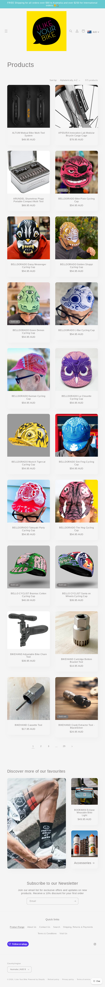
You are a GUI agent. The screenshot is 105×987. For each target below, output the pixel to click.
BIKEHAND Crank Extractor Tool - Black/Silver (76, 726)
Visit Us (63, 933)
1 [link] (33, 746)
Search (56, 927)
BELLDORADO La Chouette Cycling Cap (76, 397)
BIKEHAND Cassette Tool (28, 725)
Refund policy (53, 979)
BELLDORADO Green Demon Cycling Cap (28, 331)
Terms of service (84, 979)
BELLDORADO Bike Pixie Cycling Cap (76, 200)
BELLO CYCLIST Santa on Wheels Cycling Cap (76, 594)
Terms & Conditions (47, 933)
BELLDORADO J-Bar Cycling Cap (76, 330)
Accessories (82, 863)
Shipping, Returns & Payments (78, 927)
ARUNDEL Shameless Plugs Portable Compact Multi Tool (28, 200)
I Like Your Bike (20, 979)
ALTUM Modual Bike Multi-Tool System (28, 134)
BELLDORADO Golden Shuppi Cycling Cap (76, 265)
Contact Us (44, 927)
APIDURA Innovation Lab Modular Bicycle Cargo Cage (76, 134)
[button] (6, 31)
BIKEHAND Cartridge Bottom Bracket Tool (76, 660)
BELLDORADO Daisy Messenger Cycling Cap (28, 265)
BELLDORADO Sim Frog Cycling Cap (76, 463)
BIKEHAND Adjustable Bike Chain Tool (28, 655)
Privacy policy (68, 979)
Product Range (17, 927)
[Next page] (72, 746)
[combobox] (93, 32)
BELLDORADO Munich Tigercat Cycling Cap (28, 463)
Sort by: (53, 80)
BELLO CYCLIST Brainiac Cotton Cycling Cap (28, 594)
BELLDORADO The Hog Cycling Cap (76, 529)
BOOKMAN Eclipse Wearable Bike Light (84, 812)
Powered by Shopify (36, 979)
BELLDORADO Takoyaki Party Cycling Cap (28, 529)
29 (64, 746)
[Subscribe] (75, 901)
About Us (31, 927)
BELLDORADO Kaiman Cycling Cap (28, 397)
